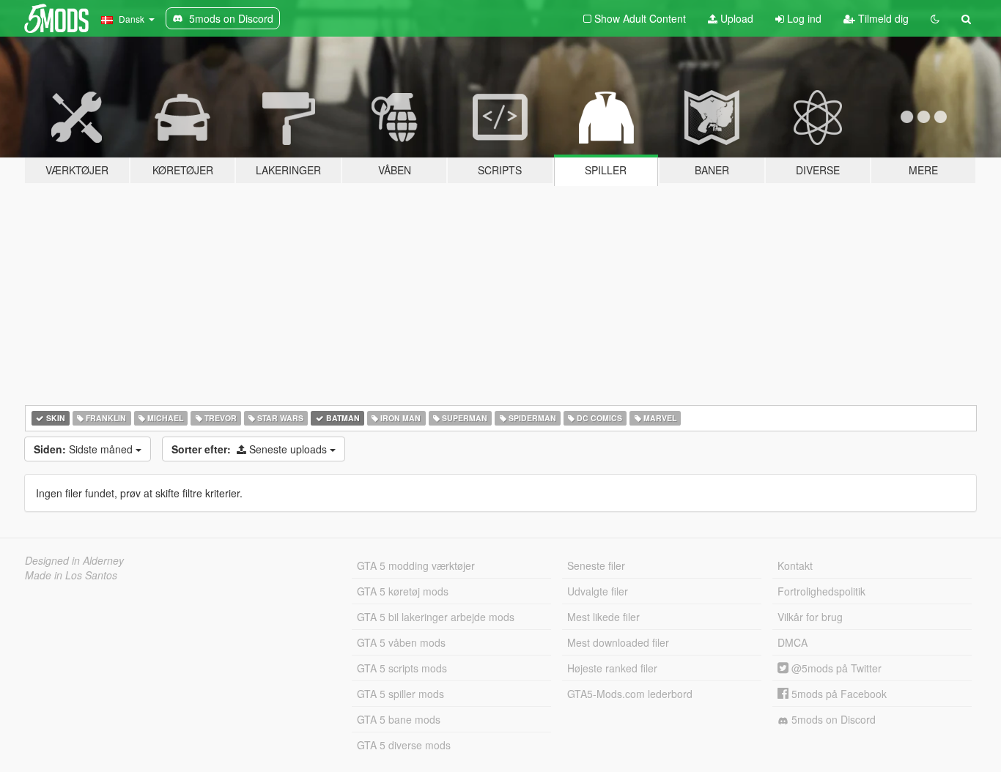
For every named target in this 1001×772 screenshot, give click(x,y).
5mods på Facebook (837, 693)
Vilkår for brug (810, 616)
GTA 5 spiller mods (400, 693)
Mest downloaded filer (618, 642)
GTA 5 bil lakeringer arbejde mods (435, 616)
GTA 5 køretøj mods (402, 591)
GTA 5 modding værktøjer (416, 565)
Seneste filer (596, 565)
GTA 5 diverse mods (404, 745)
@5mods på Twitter (835, 668)
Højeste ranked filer (612, 668)
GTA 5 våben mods (401, 642)
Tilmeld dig (882, 18)
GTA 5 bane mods (398, 719)
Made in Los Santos (71, 575)
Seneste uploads (250, 449)
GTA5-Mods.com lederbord (629, 693)
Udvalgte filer (597, 591)
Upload (735, 18)
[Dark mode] (935, 18)
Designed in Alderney (74, 560)
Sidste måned (85, 449)
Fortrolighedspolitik (821, 591)
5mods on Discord (832, 719)
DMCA (792, 642)
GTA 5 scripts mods (402, 668)
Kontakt (795, 565)
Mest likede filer (603, 616)
